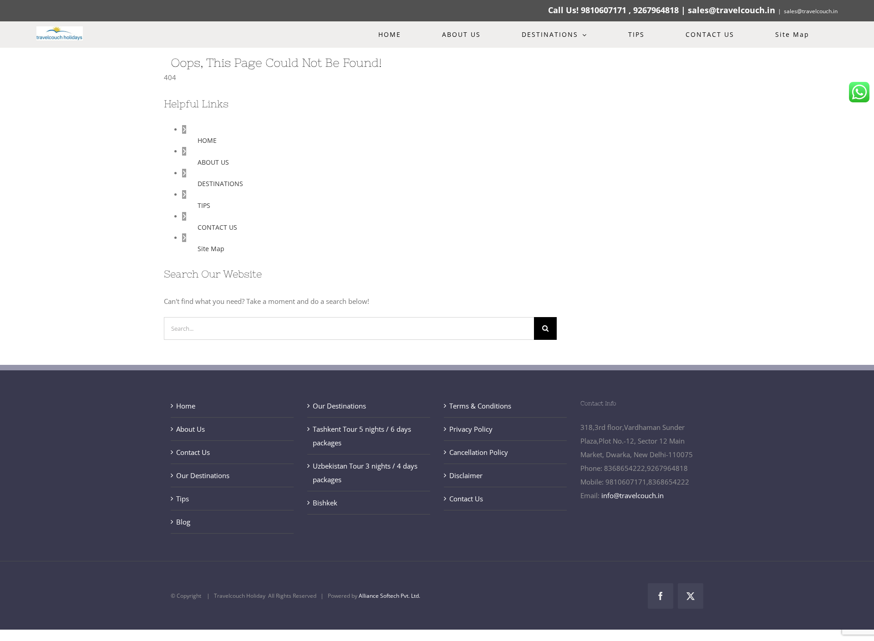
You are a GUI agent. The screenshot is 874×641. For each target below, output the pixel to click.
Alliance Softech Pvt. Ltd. (389, 596)
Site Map (211, 248)
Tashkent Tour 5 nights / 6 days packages (362, 435)
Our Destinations (202, 475)
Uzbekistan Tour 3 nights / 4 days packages (365, 472)
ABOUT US (213, 162)
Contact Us (193, 452)
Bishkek (325, 502)
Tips (182, 498)
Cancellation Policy (478, 452)
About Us (190, 429)
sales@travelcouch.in (811, 11)
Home (185, 405)
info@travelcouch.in (632, 495)
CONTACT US (217, 227)
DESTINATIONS (220, 183)
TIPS (204, 205)
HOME (207, 140)
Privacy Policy (471, 429)
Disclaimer (466, 475)
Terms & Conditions (480, 405)
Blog (183, 521)
